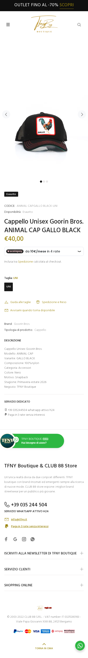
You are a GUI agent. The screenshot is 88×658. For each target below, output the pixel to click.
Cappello (40, 330)
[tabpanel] (44, 111)
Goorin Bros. (22, 324)
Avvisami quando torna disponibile (32, 310)
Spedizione (25, 261)
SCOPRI (67, 5)
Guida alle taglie (20, 302)
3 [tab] (47, 181)
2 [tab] (44, 181)
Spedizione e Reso (54, 302)
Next (82, 114)
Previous (6, 114)
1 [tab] (41, 181)
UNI (8, 286)
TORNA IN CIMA (44, 648)
